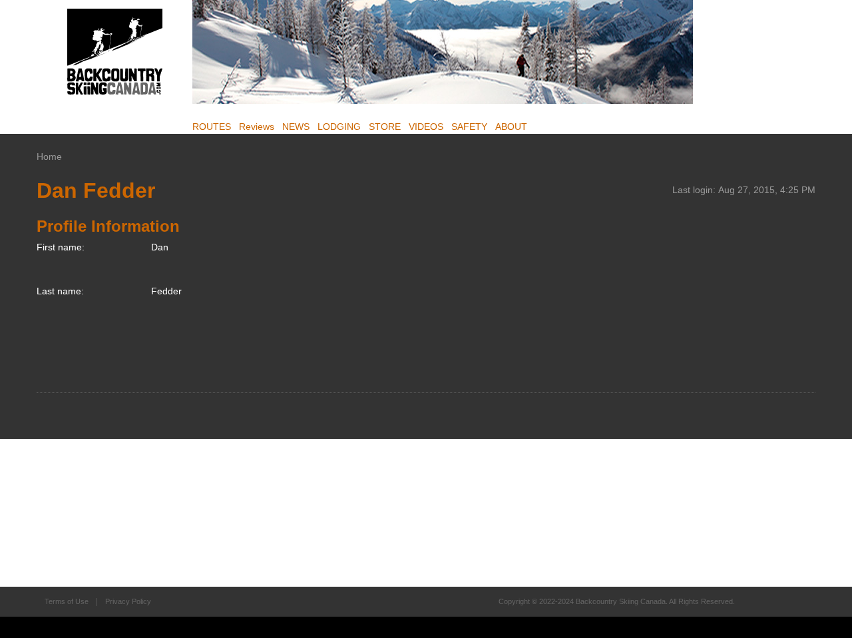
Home (49, 156)
